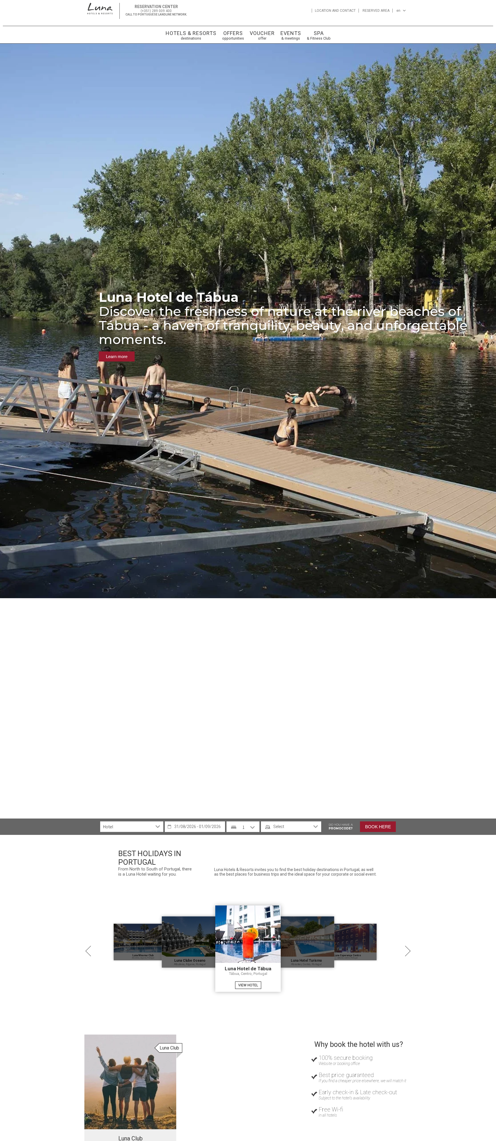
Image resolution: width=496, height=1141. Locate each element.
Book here (378, 826)
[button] (11, 315)
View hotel (248, 985)
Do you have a (341, 826)
